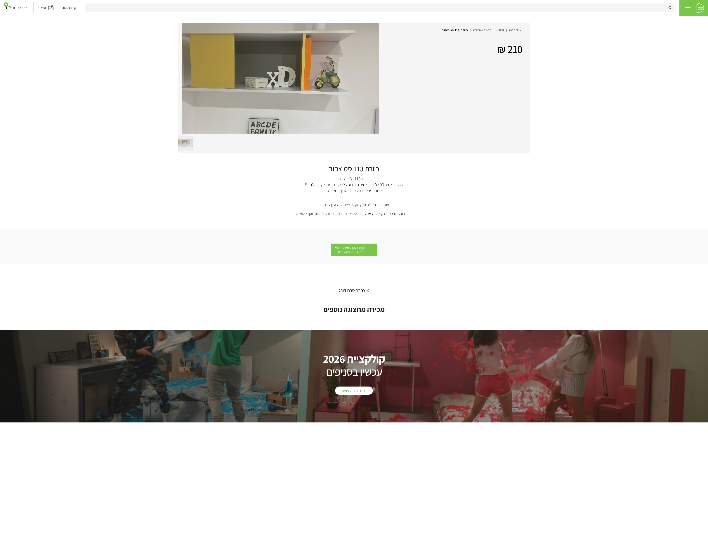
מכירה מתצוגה (482, 30)
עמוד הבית (516, 30)
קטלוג (500, 30)
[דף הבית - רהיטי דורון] (700, 7)
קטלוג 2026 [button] (69, 8)
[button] (688, 8)
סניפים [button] (42, 8)
